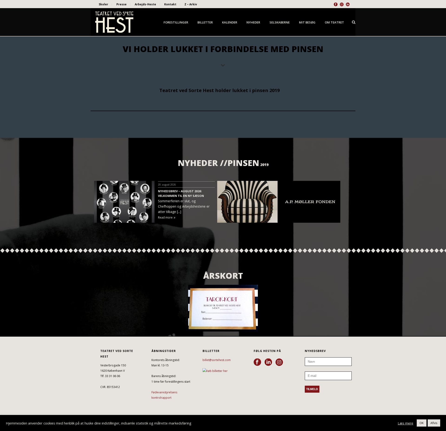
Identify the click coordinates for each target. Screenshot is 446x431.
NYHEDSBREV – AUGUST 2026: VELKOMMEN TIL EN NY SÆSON (181, 193)
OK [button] (422, 423)
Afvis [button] (433, 423)
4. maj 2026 (350, 184)
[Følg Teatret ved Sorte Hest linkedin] (268, 362)
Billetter (205, 22)
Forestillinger (176, 22)
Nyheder (253, 22)
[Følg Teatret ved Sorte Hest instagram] (279, 362)
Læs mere (405, 423)
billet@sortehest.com (217, 360)
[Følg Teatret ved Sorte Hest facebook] (257, 362)
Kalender (229, 22)
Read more (165, 217)
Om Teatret (334, 22)
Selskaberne (279, 22)
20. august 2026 (167, 184)
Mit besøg (307, 22)
